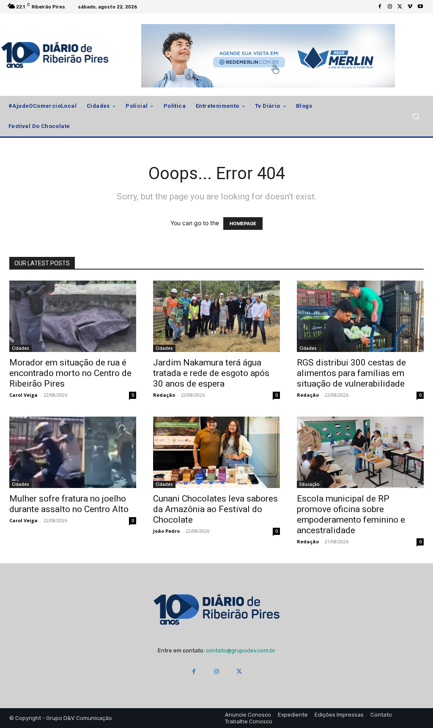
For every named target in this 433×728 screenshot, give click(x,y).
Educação (309, 484)
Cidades (20, 348)
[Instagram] (390, 7)
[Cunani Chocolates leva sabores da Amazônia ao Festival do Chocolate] (216, 452)
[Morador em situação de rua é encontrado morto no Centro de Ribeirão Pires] (72, 316)
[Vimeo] (410, 7)
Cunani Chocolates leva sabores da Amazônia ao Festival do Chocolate (215, 509)
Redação (164, 395)
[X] (400, 7)
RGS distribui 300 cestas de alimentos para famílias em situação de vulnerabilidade (351, 373)
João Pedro (166, 531)
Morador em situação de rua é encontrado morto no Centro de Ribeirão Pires (70, 373)
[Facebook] (380, 7)
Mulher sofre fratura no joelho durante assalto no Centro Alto (69, 504)
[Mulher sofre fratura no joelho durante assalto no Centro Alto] (72, 452)
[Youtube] (420, 7)
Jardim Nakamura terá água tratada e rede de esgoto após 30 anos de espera (211, 373)
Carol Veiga (23, 395)
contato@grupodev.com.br (240, 650)
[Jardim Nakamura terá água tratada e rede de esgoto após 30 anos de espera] (216, 316)
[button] (415, 116)
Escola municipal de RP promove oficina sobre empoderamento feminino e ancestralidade (351, 514)
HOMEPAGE (243, 223)
